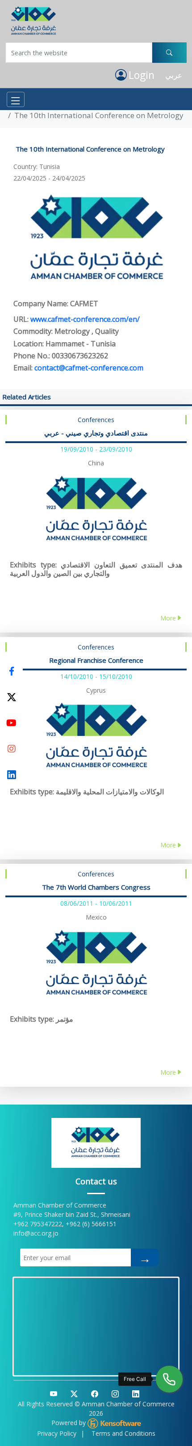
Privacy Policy (56, 1433)
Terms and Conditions (123, 1433)
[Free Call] (169, 1379)
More (168, 618)
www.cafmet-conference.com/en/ (85, 319)
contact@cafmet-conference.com (88, 368)
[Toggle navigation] (16, 99)
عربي (173, 75)
